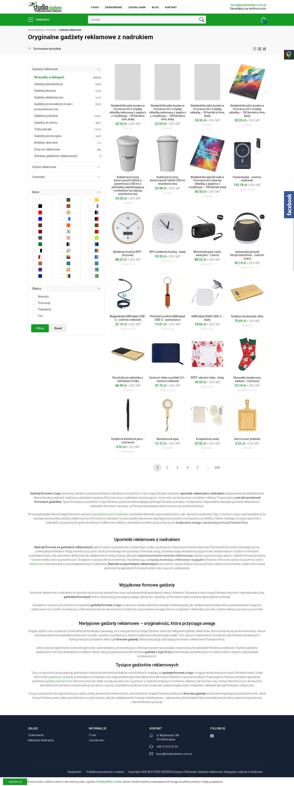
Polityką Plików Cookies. (109, 781)
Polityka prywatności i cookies (105, 771)
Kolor (36, 192)
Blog (155, 7)
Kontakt (171, 7)
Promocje (44, 303)
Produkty (42, 19)
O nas (95, 7)
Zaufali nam (137, 7)
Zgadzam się (15, 781)
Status (36, 288)
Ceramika (38, 177)
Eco (40, 315)
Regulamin (74, 771)
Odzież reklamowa (44, 167)
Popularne (44, 309)
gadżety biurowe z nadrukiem (111, 514)
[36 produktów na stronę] (264, 48)
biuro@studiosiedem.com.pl (248, 5)
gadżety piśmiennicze (58, 681)
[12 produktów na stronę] (254, 48)
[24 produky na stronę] (259, 48)
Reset (58, 328)
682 (217, 467)
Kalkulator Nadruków (41, 740)
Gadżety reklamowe (45, 69)
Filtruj (40, 328)
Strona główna (36, 30)
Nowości (43, 296)
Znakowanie (113, 7)
